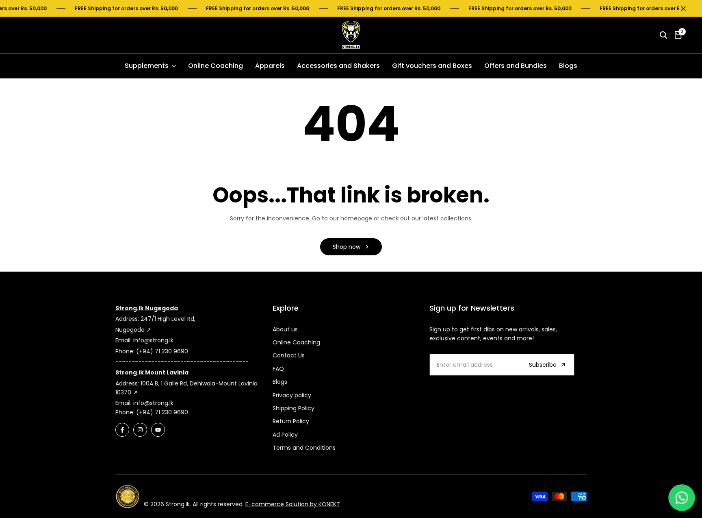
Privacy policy (292, 395)
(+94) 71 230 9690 (162, 351)
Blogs (280, 382)
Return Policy (291, 421)
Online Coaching (296, 342)
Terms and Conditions (304, 448)
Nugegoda (130, 330)
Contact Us (289, 355)
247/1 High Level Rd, (168, 319)
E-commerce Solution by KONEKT (292, 504)
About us (285, 329)
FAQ (278, 369)
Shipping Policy (293, 408)
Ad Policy (285, 435)
